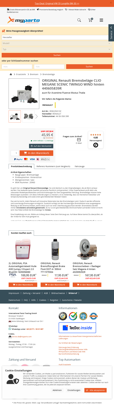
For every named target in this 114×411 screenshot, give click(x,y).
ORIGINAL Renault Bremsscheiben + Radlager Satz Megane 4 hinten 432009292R (87, 268)
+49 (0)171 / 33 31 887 (34, 329)
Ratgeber (54, 300)
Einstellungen (74, 390)
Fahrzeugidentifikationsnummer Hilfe (73, 349)
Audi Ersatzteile (65, 364)
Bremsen (34, 74)
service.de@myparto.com (22, 336)
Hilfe (33, 300)
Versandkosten (49, 138)
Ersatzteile (21, 74)
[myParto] (23, 19)
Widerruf (73, 293)
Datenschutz (14, 300)
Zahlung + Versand (31, 293)
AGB (46, 293)
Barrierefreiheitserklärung (69, 354)
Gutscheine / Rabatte (72, 300)
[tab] (21, 166)
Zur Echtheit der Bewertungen (70, 343)
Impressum (14, 293)
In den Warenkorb (38, 153)
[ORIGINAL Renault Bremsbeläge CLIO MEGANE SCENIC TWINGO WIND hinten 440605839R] (23, 93)
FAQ (26, 300)
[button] (112, 3)
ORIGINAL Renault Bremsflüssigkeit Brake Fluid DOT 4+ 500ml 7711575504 (53, 268)
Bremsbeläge (49, 74)
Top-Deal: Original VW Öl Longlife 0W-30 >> (57, 3)
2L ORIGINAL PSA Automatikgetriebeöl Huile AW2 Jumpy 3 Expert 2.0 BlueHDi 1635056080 (22, 268)
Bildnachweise (58, 293)
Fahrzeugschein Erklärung (69, 347)
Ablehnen (57, 390)
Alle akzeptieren (97, 390)
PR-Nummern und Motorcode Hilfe (72, 352)
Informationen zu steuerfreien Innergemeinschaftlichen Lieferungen (80, 337)
